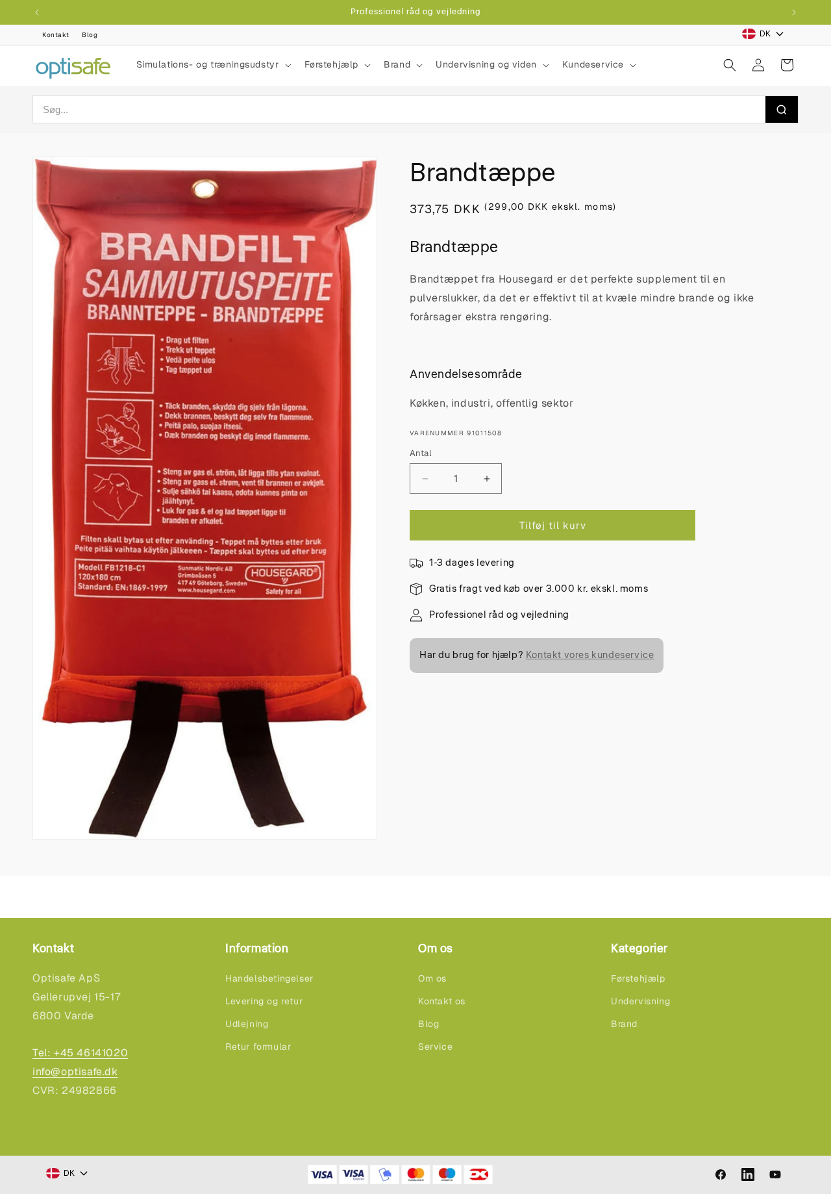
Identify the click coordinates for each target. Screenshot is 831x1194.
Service (435, 1046)
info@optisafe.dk (75, 1071)
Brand (624, 1024)
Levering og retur (264, 1001)
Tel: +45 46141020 (80, 1053)
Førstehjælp (638, 978)
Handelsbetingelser (269, 978)
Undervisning (640, 1001)
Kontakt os (441, 1001)
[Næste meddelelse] (794, 12)
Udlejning (246, 1024)
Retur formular (258, 1046)
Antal (420, 453)
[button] (213, 64)
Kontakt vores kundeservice (590, 655)
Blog (89, 35)
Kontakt (55, 35)
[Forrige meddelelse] (37, 12)
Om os (432, 978)
